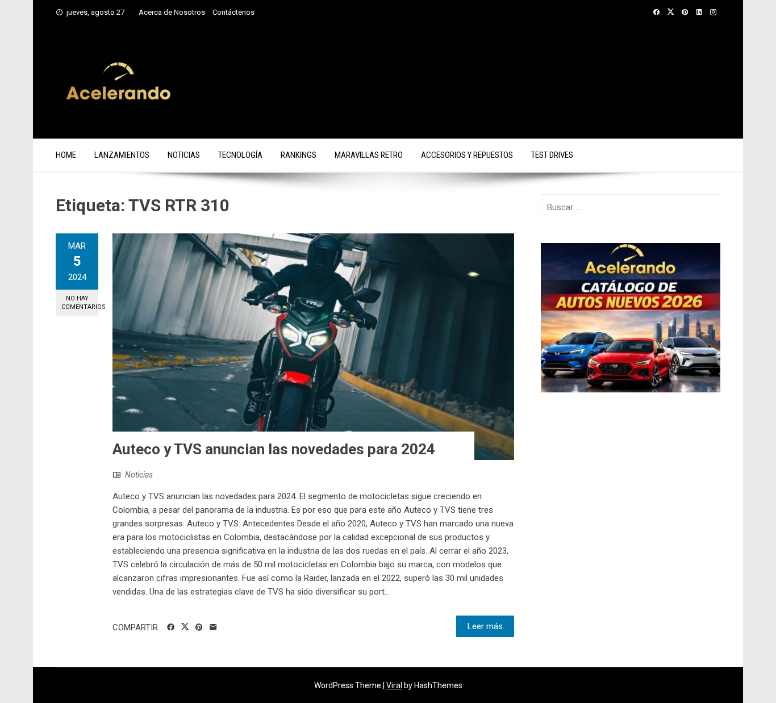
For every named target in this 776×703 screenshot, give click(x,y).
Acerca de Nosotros (172, 12)
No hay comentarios (79, 303)
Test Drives (552, 155)
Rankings (298, 155)
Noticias (184, 155)
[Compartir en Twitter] (185, 627)
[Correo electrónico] (213, 627)
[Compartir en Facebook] (171, 627)
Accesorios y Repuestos (467, 155)
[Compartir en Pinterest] (199, 627)
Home (66, 155)
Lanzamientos (121, 155)
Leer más (485, 626)
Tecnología (240, 155)
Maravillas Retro (369, 155)
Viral (394, 685)
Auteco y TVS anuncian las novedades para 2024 (273, 449)
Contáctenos (233, 12)
